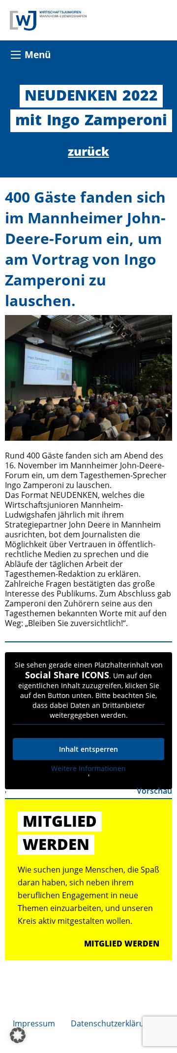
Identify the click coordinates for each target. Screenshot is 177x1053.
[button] (17, 1035)
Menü (38, 54)
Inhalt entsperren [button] (88, 749)
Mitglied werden (121, 944)
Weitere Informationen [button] (88, 768)
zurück (88, 151)
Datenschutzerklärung (112, 1023)
